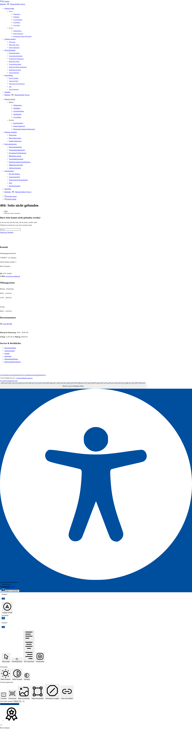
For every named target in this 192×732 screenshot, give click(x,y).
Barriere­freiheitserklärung (12, 362)
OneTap (12, 586)
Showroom (12, 135)
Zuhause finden (9, 99)
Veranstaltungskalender (17, 150)
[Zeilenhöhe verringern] (3, 627)
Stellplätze (16, 108)
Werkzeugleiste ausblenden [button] (9, 591)
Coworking (17, 117)
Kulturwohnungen (15, 141)
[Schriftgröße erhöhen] (3, 589)
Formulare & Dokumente (17, 153)
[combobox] (73, 385)
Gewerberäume (18, 111)
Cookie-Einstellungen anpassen (24, 378)
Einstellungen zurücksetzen (10, 704)
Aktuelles (7, 189)
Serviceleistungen (10, 144)
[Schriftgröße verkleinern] (3, 599)
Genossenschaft (14, 177)
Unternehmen (9, 171)
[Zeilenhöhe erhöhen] (3, 618)
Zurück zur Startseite (6, 232)
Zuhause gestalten (10, 132)
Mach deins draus (15, 138)
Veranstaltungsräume (16, 159)
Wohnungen (17, 105)
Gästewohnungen (15, 168)
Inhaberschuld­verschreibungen (19, 162)
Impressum (7, 356)
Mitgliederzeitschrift (16, 165)
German (14, 196)
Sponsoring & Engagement (18, 180)
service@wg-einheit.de (13, 276)
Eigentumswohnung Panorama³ (24, 129)
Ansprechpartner (14, 186)
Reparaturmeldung (15, 147)
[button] (147, 386)
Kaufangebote (18, 123)
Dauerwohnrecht (19, 126)
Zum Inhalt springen (6, 701)
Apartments (17, 114)
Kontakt (6, 353)
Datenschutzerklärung (11, 359)
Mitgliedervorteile (15, 156)
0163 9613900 (7, 324)
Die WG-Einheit (14, 174)
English (13, 199)
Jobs (10, 183)
